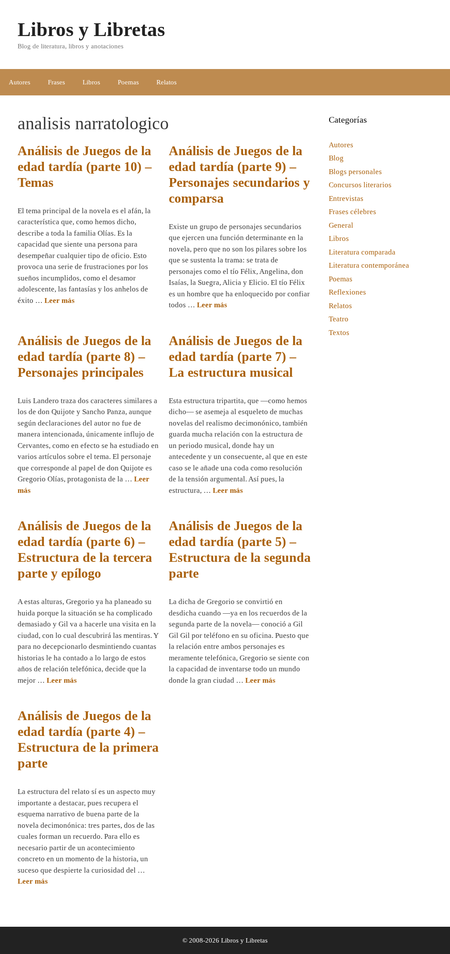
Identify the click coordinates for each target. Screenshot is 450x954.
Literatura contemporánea (369, 265)
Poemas (128, 82)
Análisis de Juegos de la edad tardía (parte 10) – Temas (85, 166)
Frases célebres (352, 212)
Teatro (338, 319)
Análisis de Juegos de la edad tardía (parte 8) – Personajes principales (84, 356)
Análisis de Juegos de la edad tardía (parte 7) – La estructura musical (235, 356)
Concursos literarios (360, 185)
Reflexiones (347, 292)
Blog (336, 158)
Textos (339, 332)
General (341, 225)
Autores (19, 82)
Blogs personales (355, 171)
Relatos (166, 82)
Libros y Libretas (91, 29)
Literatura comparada (362, 252)
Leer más (59, 300)
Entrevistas (346, 198)
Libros (91, 82)
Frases (56, 82)
